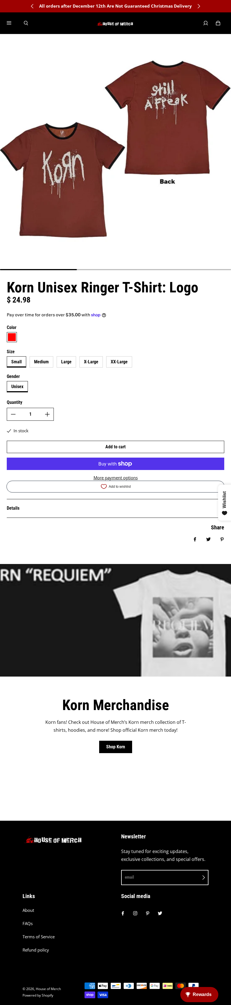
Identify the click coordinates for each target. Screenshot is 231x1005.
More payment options (116, 478)
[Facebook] (123, 913)
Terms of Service (39, 937)
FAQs (28, 923)
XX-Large (119, 361)
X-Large (91, 361)
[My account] (205, 23)
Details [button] (13, 508)
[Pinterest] (147, 913)
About (28, 910)
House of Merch (48, 988)
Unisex (17, 386)
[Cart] (218, 23)
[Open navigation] (13, 23)
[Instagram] (135, 913)
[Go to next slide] (198, 6)
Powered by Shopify (38, 995)
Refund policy (36, 950)
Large (66, 361)
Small (16, 361)
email (129, 877)
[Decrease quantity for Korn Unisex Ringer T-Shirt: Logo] (13, 414)
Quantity (14, 402)
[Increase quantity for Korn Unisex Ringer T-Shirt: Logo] (47, 414)
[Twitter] (160, 913)
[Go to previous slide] (32, 6)
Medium (41, 361)
